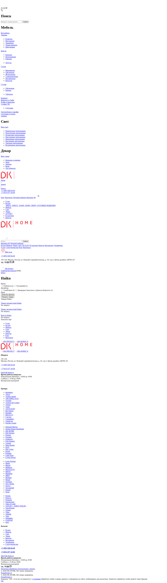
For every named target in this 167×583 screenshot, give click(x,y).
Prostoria (8, 500)
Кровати (4, 98)
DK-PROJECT (8, 341)
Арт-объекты (10, 168)
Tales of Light (10, 504)
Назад (3, 273)
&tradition (9, 392)
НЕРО (34, 205)
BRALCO (9, 415)
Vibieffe (8, 514)
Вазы (7, 166)
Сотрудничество (12, 247)
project (3, 184)
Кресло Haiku (6, 315)
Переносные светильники (15, 131)
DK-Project (9, 269)
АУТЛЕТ (8, 214)
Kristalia (8, 453)
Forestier (8, 437)
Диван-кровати (11, 45)
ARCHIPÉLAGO (12, 399)
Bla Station (9, 411)
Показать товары (7, 297)
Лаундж (8, 63)
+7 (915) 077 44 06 (8, 193)
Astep (7, 407)
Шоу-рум (8, 252)
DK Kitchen (9, 433)
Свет (7, 210)
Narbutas (8, 482)
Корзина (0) (31, 198)
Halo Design (10, 445)
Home (3, 180)
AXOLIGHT (10, 409)
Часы (7, 162)
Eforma (8, 435)
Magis (7, 463)
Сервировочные (11, 77)
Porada (7, 496)
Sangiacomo (9, 502)
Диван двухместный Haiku (11, 309)
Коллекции (49, 245)
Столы (3, 67)
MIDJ (7, 476)
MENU (8, 472)
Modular (8, 478)
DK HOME (9, 431)
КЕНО (28, 205)
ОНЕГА (14, 205)
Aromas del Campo (12, 403)
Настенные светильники (15, 141)
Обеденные (9, 72)
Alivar (7, 394)
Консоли (8, 81)
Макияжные (10, 70)
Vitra (7, 516)
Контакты (9, 198)
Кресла (3, 51)
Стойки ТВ (5, 104)
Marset (7, 465)
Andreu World (10, 397)
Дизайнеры (58, 245)
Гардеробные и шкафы (10, 112)
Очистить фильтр (8, 294)
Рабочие (8, 59)
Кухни (7, 203)
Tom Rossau (9, 508)
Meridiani (8, 474)
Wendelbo (9, 518)
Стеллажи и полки (8, 114)
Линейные (9, 43)
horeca (3, 188)
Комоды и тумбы (7, 100)
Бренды (8, 218)
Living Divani (10, 457)
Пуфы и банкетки (8, 102)
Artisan (8, 405)
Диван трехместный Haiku (11, 303)
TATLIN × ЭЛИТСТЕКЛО (15, 506)
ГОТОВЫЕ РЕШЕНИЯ (46, 205)
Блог (3, 198)
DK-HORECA (22, 341)
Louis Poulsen (10, 461)
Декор (7, 212)
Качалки (8, 55)
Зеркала (8, 164)
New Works (9, 484)
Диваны (4, 35)
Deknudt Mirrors (11, 427)
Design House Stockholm (14, 429)
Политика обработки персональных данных (18, 569)
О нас (7, 201)
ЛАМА (21, 205)
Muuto (7, 480)
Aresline (8, 401)
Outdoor (4, 116)
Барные (8, 90)
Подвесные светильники (15, 135)
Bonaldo (8, 413)
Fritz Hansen (10, 441)
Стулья (3, 84)
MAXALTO (10, 469)
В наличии (9, 216)
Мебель (8, 207)
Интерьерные (10, 57)
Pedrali (7, 490)
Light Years (9, 455)
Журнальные (10, 74)
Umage (8, 510)
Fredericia (9, 439)
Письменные (10, 79)
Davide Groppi (10, 423)
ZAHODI (9, 520)
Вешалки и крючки (12, 160)
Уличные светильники (14, 143)
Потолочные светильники (15, 133)
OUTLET (25, 245)
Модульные (9, 41)
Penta (7, 492)
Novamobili (9, 488)
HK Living (9, 449)
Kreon (7, 451)
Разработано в (6, 573)
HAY (7, 447)
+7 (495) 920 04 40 (8, 191)
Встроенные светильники (15, 145)
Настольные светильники (15, 137)
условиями (36, 579)
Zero (7, 522)
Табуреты (9, 94)
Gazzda (8, 443)
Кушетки (8, 39)
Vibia (7, 512)
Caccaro (8, 417)
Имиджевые (10, 47)
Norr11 (8, 486)
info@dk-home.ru (7, 372)
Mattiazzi (8, 467)
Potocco (8, 498)
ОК (2, 581)
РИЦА (8, 205)
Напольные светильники (15, 139)
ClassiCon (9, 421)
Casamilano (9, 419)
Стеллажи (9, 108)
